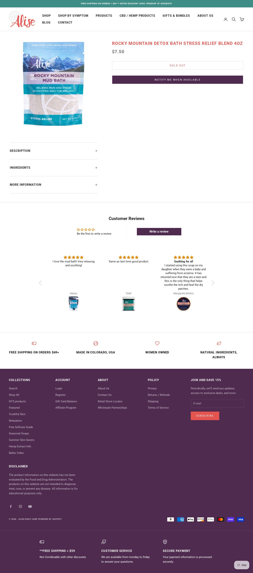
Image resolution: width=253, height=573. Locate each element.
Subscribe (205, 415)
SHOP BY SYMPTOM (73, 15)
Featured (14, 407)
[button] (41, 282)
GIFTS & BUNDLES (176, 15)
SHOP (46, 15)
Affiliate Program (65, 407)
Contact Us (105, 395)
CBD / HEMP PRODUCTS (137, 15)
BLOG (46, 22)
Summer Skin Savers (21, 440)
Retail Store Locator (110, 401)
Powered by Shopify (50, 519)
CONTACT (65, 22)
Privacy (152, 388)
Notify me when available (178, 79)
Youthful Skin (17, 414)
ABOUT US (205, 15)
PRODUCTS (104, 15)
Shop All (14, 395)
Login (58, 388)
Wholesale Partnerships (112, 407)
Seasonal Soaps (19, 433)
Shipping (153, 401)
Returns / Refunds (159, 395)
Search (13, 388)
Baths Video (16, 453)
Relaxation (15, 420)
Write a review (159, 231)
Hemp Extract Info (20, 446)
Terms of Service (158, 407)
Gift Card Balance (66, 401)
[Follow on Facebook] (11, 506)
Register (60, 395)
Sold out (177, 65)
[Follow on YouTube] (30, 506)
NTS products (17, 401)
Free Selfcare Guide (21, 427)
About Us (103, 388)
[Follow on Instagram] (20, 506)
